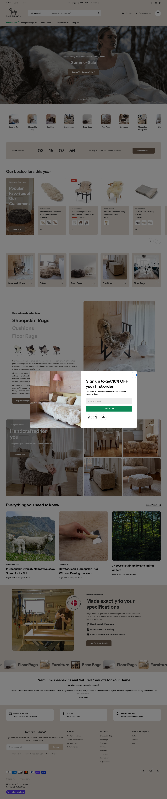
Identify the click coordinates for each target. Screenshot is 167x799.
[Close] (133, 375)
